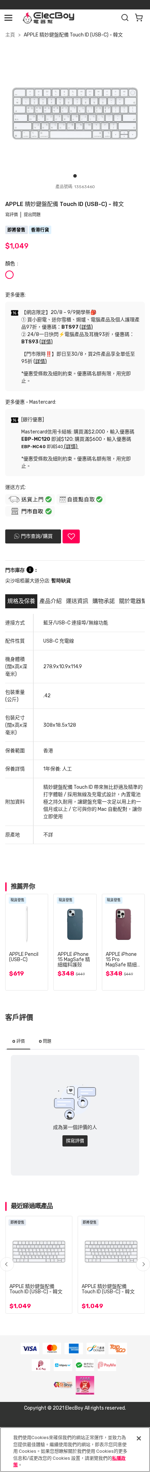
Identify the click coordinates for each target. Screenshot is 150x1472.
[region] (75, 1449)
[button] (143, 1264)
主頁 (10, 35)
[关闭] (139, 1438)
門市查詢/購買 (37, 536)
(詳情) (86, 327)
